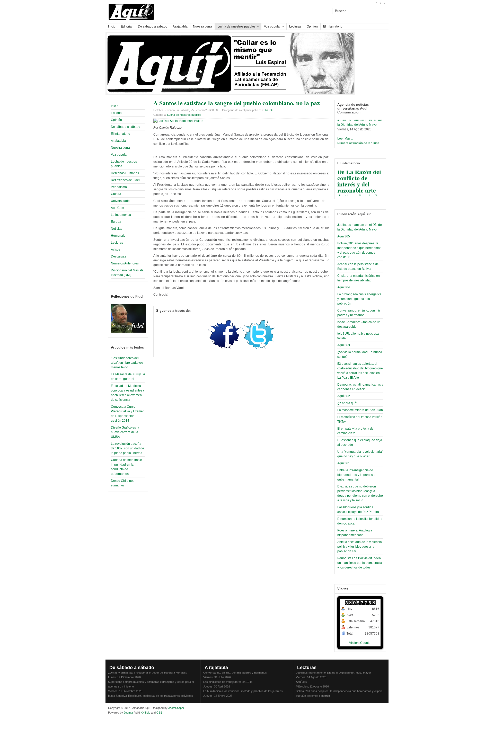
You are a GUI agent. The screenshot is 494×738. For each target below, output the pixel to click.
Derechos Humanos (125, 173)
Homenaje (118, 235)
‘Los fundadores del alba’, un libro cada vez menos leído (127, 362)
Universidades (121, 201)
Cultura (116, 194)
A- (384, 3)
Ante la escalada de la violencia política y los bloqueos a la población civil (359, 546)
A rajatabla (118, 141)
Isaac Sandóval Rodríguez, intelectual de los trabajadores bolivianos (150, 692)
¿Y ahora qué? (347, 403)
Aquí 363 (343, 345)
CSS (159, 712)
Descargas (118, 256)
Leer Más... (345, 135)
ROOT (269, 110)
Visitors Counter (360, 643)
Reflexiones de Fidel (125, 180)
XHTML (145, 712)
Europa (116, 222)
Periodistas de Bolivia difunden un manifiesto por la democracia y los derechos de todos (359, 562)
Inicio (114, 106)
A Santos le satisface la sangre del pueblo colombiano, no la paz (236, 102)
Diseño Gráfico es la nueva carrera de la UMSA (125, 432)
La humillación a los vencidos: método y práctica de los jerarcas (243, 687)
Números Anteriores (125, 263)
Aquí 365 (343, 236)
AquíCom (117, 208)
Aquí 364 (343, 287)
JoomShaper (176, 707)
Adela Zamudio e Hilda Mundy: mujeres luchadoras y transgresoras (245, 697)
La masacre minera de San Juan (360, 410)
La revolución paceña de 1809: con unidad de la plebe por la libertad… (128, 448)
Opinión (116, 120)
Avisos (115, 249)
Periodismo (119, 187)
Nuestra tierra (120, 147)
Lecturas (117, 242)
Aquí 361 (343, 463)
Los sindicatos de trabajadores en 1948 (227, 678)
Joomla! (128, 712)
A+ (376, 3)
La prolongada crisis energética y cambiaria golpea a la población (359, 298)
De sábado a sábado (125, 127)
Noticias (116, 228)
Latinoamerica (121, 215)
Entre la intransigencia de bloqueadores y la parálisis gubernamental (356, 474)
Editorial (116, 113)
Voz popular (119, 154)
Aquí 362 (343, 396)
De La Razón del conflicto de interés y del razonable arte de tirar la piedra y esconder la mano (360, 187)
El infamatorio (120, 134)
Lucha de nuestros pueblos (184, 114)
